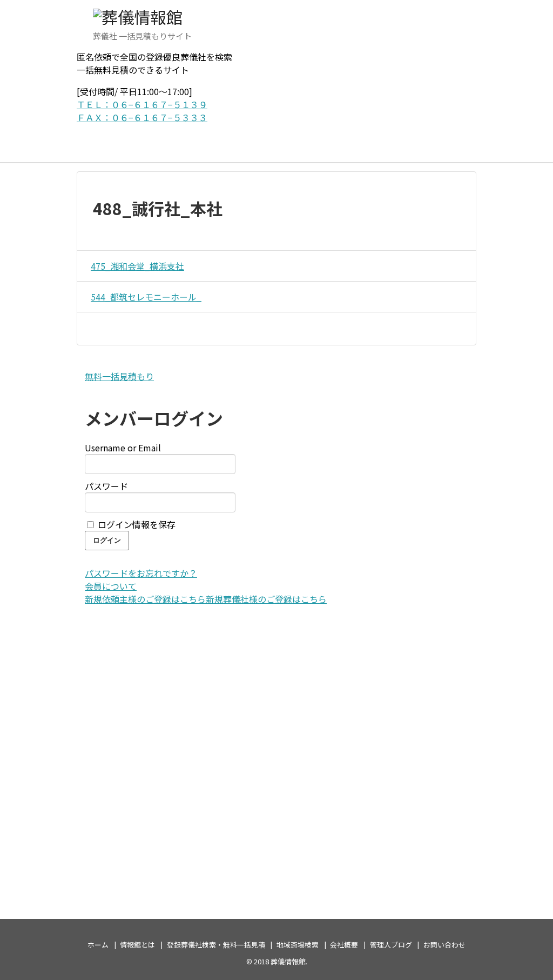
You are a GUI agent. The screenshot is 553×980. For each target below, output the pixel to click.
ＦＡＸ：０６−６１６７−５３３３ (142, 117)
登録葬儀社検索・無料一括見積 (216, 944)
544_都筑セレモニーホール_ (146, 296)
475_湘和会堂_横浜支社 (137, 265)
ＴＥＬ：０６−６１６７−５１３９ (142, 104)
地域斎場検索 (297, 944)
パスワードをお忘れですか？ (141, 572)
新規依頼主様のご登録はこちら (145, 598)
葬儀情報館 (288, 961)
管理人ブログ (391, 944)
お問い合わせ (444, 944)
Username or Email (123, 447)
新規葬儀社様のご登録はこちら (266, 598)
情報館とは (137, 944)
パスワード (106, 485)
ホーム (98, 944)
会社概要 (344, 944)
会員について (111, 585)
